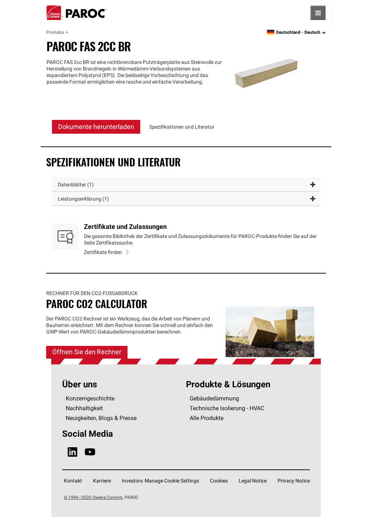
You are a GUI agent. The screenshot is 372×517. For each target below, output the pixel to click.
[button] (186, 185)
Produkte (55, 32)
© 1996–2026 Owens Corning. (94, 497)
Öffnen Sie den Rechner (86, 352)
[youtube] (90, 452)
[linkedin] (72, 452)
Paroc (76, 12)
